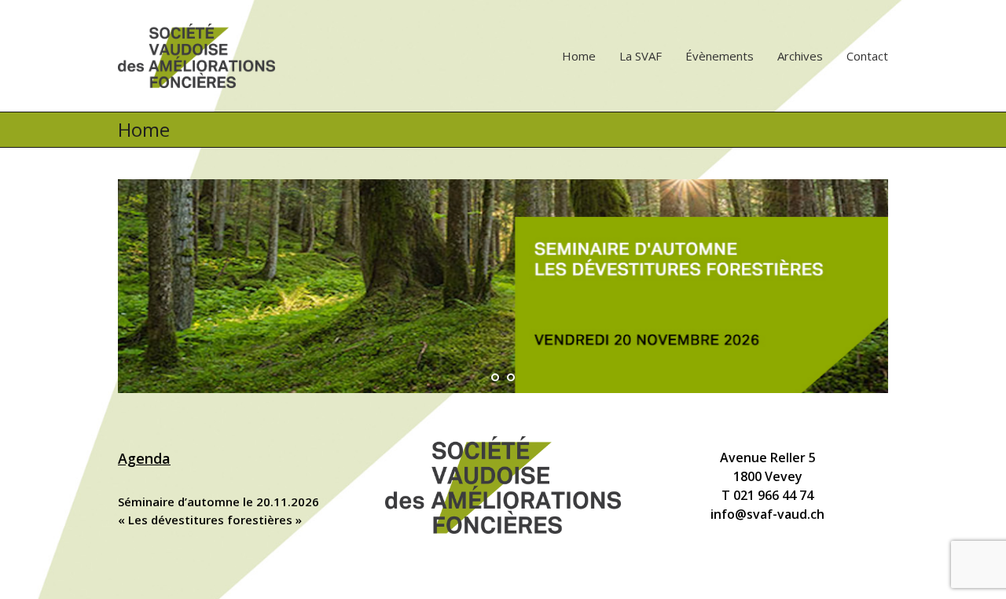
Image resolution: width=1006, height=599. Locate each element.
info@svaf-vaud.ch (767, 514)
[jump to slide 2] (511, 377)
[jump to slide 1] (495, 377)
